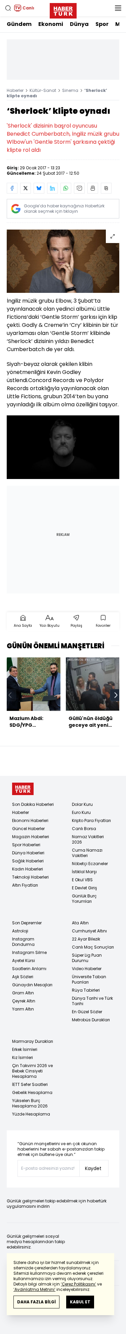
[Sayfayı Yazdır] (92, 188)
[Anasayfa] (23, 789)
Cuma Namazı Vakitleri (87, 852)
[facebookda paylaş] (12, 188)
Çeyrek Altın (23, 1001)
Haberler (15, 90)
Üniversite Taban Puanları (89, 979)
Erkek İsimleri (24, 1049)
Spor (102, 24)
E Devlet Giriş (84, 888)
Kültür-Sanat (43, 90)
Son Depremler (27, 923)
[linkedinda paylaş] (52, 188)
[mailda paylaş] (79, 188)
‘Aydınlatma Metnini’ (34, 1289)
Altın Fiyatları (25, 885)
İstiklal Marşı (84, 872)
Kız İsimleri (22, 1057)
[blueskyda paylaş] (39, 188)
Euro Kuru (81, 812)
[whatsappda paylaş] (65, 188)
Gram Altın (23, 993)
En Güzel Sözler (87, 1012)
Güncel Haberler (28, 828)
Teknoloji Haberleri (30, 877)
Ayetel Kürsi (23, 960)
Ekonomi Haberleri (30, 820)
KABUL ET (80, 1302)
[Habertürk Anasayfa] (63, 9)
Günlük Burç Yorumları (84, 898)
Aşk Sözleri (22, 977)
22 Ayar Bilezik (86, 939)
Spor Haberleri (26, 845)
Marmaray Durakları (32, 1041)
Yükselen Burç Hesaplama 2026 (30, 1103)
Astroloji (20, 931)
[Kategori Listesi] (118, 8)
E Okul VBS (82, 880)
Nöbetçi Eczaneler (90, 863)
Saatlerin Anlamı (29, 968)
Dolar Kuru (82, 804)
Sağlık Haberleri (28, 861)
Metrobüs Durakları (91, 1020)
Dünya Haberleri (28, 853)
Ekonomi (50, 24)
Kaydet (93, 1168)
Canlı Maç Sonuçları (93, 947)
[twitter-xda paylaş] (25, 188)
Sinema (70, 90)
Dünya (79, 24)
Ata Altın (80, 923)
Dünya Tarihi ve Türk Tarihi (92, 1000)
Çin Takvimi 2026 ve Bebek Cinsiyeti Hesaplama (32, 1071)
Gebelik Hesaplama (32, 1092)
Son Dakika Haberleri (33, 804)
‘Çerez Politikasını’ (78, 1284)
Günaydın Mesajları (32, 985)
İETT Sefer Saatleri (30, 1084)
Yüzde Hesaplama (31, 1114)
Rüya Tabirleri (86, 990)
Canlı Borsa (84, 828)
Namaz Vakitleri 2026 (88, 839)
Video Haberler (86, 968)
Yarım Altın (23, 1009)
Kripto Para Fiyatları (91, 820)
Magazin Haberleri (30, 837)
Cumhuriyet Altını (89, 931)
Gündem (19, 24)
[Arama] (8, 8)
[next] (116, 695)
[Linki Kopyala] (106, 188)
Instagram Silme (29, 952)
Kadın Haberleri (27, 869)
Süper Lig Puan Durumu (87, 957)
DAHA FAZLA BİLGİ (36, 1302)
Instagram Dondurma (23, 941)
